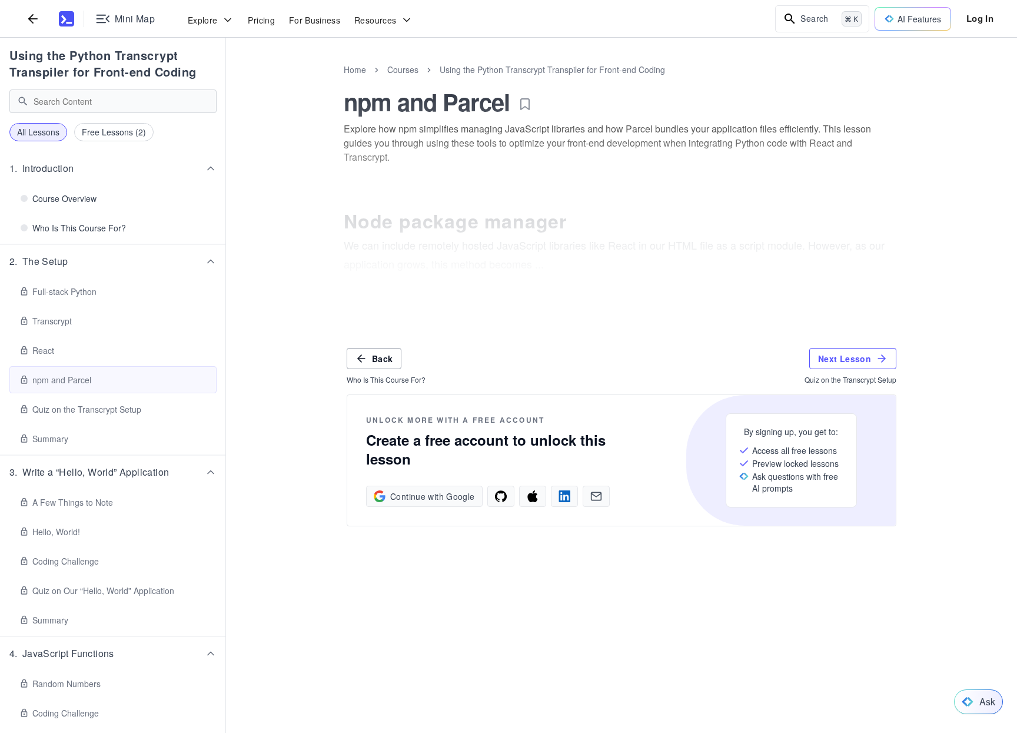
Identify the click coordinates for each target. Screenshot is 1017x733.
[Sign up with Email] (596, 496)
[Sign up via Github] (500, 496)
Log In (979, 18)
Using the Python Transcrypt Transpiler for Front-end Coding (103, 63)
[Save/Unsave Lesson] (525, 104)
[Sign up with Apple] (532, 496)
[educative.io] (66, 18)
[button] (113, 168)
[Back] (33, 18)
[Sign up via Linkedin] (564, 496)
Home (355, 69)
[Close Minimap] (226, 82)
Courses (402, 69)
